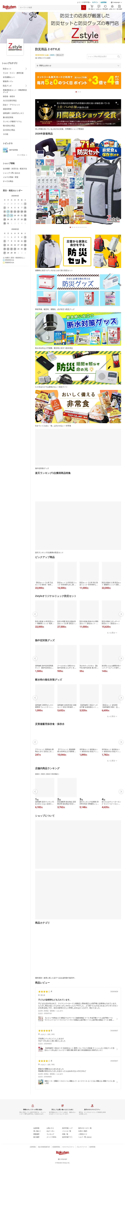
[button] (116, 8)
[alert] (78, 71)
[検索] (83, 13)
